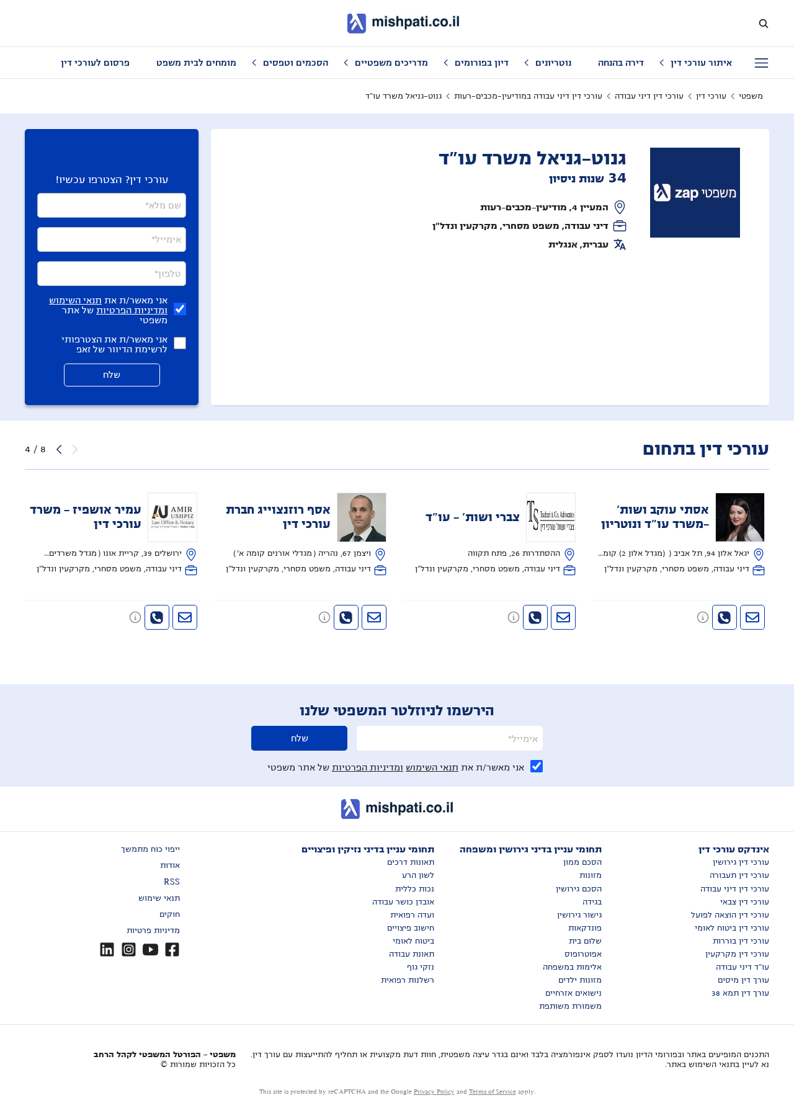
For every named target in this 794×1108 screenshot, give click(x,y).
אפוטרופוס (583, 954)
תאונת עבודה (411, 954)
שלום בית (585, 941)
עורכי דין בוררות (741, 941)
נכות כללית (414, 889)
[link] (681, 534)
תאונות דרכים (410, 862)
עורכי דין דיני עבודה (649, 96)
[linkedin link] (107, 949)
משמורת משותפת (570, 1006)
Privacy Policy (434, 1091)
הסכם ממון (582, 862)
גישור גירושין (579, 915)
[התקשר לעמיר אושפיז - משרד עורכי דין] (157, 617)
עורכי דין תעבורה (739, 875)
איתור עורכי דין (701, 63)
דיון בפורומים (482, 63)
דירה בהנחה (621, 63)
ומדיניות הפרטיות (131, 310)
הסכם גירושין (579, 889)
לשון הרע (418, 875)
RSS (172, 882)
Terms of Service (492, 1091)
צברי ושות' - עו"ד (473, 517)
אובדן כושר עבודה (403, 902)
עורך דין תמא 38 (740, 993)
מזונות (590, 875)
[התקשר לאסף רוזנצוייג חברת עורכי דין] (346, 617)
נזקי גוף (420, 967)
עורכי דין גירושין (741, 862)
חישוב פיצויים (410, 928)
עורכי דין (711, 96)
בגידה (592, 902)
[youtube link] (150, 949)
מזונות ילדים (580, 980)
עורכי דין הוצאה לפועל (730, 915)
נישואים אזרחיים (573, 993)
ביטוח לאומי (413, 941)
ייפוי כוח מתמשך (150, 849)
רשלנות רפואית (407, 980)
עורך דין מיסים (743, 980)
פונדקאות (585, 928)
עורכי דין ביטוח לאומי (732, 928)
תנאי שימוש (159, 898)
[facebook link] (172, 949)
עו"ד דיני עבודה (742, 967)
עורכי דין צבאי (744, 902)
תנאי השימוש (75, 300)
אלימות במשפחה (572, 967)
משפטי (751, 96)
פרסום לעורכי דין (95, 63)
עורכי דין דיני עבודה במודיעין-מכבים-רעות (528, 96)
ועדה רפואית (412, 915)
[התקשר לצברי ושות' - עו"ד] (535, 617)
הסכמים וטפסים (295, 63)
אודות (170, 865)
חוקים (169, 914)
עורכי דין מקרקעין (737, 954)
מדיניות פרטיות (153, 930)
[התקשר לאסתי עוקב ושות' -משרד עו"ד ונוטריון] (724, 617)
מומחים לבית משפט (196, 63)
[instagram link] (128, 949)
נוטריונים (553, 63)
